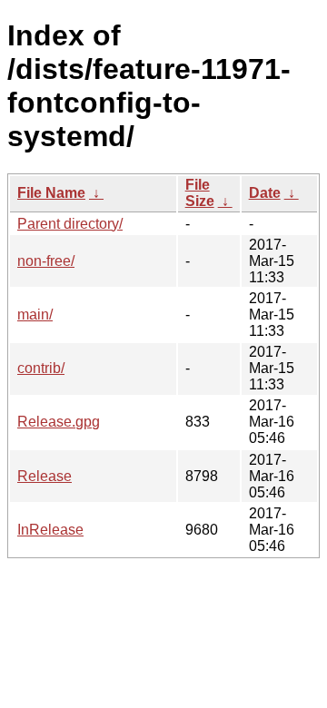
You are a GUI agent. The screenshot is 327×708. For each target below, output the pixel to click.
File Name (51, 193)
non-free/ (45, 261)
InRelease (50, 529)
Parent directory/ (70, 223)
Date (265, 193)
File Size (199, 193)
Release (44, 476)
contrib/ (40, 368)
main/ (35, 314)
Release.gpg (58, 421)
